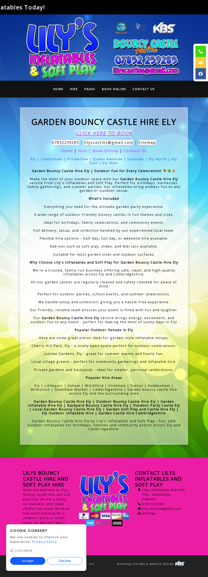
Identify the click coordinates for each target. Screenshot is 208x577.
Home (60, 90)
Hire (83, 150)
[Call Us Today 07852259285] (146, 61)
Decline (65, 560)
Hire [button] (74, 89)
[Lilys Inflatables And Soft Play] (62, 47)
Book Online (114, 89)
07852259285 (65, 142)
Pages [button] (89, 89)
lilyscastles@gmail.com (108, 142)
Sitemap (147, 142)
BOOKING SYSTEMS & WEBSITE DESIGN (146, 564)
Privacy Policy (44, 542)
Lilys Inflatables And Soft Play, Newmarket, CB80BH (163, 494)
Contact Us (144, 89)
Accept (28, 560)
